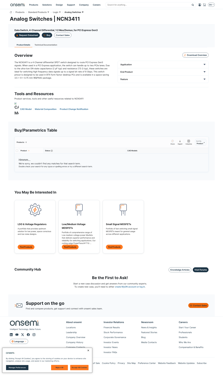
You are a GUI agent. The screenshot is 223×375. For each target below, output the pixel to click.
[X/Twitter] (23, 334)
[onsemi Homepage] (17, 4)
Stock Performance (113, 332)
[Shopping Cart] (205, 5)
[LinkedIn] (11, 334)
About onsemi (74, 322)
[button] (193, 4)
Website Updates (186, 363)
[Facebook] (28, 334)
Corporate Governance (115, 337)
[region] (47, 360)
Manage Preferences (17, 367)
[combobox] (148, 4)
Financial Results (112, 327)
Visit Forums (200, 269)
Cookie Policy (109, 363)
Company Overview (75, 337)
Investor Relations (114, 322)
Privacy (121, 363)
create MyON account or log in (130, 286)
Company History (74, 342)
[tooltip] (180, 142)
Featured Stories (149, 332)
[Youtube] (17, 334)
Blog (143, 337)
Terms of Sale (93, 363)
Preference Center (147, 363)
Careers (183, 322)
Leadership (71, 332)
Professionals (185, 332)
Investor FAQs (110, 352)
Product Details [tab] (23, 45)
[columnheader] (31, 150)
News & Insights (149, 327)
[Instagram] (34, 334)
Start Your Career (187, 327)
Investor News (111, 347)
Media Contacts (149, 342)
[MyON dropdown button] (200, 5)
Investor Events (111, 342)
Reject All (59, 367)
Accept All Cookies (79, 367)
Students (183, 337)
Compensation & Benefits (191, 347)
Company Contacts (75, 347)
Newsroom (147, 322)
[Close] (88, 350)
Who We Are (185, 342)
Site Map (131, 363)
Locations (71, 327)
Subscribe (201, 363)
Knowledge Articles (180, 269)
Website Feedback (167, 363)
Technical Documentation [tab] (46, 45)
